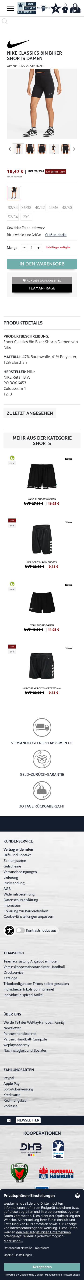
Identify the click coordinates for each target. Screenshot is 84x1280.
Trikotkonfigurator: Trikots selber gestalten (36, 983)
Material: (12, 357)
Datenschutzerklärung (21, 900)
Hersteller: (15, 372)
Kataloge (10, 978)
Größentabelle (55, 235)
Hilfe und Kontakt (17, 855)
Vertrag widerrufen (18, 849)
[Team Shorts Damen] (42, 608)
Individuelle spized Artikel (23, 995)
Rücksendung (14, 883)
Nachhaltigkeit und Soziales (25, 1050)
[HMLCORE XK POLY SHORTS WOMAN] (42, 671)
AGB (7, 888)
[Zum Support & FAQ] (56, 7)
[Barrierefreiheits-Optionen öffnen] (9, 930)
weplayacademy (16, 1045)
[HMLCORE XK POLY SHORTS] (42, 545)
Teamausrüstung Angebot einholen (31, 961)
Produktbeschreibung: (26, 336)
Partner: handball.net (20, 1033)
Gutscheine (12, 866)
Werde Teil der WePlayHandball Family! (35, 1022)
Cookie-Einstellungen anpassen (28, 916)
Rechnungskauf (16, 1100)
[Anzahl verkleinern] (24, 247)
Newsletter (12, 1028)
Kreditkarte (12, 1095)
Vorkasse (11, 1106)
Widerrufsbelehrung (19, 894)
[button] (11, 8)
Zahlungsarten (15, 860)
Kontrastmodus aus (41, 930)
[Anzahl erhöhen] (38, 247)
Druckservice (13, 972)
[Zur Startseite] (32, 8)
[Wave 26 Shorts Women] (42, 482)
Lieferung (11, 877)
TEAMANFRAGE (42, 288)
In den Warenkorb (42, 264)
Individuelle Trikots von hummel (29, 989)
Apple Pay (12, 1083)
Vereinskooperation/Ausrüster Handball (34, 967)
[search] (42, 21)
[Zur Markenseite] (18, 44)
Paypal (9, 1078)
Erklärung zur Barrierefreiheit (26, 911)
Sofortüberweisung (18, 1089)
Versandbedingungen (20, 872)
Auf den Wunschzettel (44, 280)
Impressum (12, 905)
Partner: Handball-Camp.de (25, 1039)
